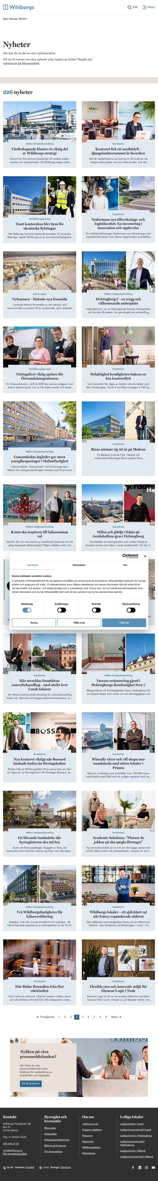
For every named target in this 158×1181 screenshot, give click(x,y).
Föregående (47, 1017)
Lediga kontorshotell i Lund (135, 1130)
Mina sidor (50, 1128)
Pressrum (87, 1136)
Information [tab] (79, 565)
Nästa (114, 1017)
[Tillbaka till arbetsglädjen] (18, 7)
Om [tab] (125, 565)
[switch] (61, 610)
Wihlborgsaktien (91, 1147)
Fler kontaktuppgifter (15, 1154)
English (30, 1167)
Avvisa (33, 622)
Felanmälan (50, 1134)
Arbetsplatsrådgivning (56, 1140)
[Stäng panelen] (145, 556)
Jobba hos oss (90, 1124)
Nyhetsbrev (88, 1153)
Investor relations (92, 1130)
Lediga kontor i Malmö (133, 1151)
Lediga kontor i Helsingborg (136, 1136)
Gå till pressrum (31, 1083)
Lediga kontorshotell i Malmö (136, 1157)
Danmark (66, 1167)
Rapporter (88, 1142)
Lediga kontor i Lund (131, 1124)
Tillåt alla (124, 622)
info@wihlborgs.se (13, 1150)
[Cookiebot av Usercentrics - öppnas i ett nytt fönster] (124, 556)
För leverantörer (53, 1152)
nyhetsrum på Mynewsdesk (21, 63)
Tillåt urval (79, 622)
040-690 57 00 (11, 1144)
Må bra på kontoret (55, 1146)
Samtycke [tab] (32, 565)
